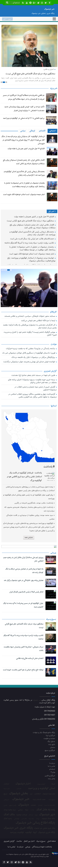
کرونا (35, 841)
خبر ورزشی (6, 808)
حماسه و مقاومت (49, 747)
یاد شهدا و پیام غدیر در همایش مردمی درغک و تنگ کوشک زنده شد (24, 579)
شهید (36, 824)
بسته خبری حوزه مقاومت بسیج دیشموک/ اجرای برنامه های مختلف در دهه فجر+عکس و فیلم (32, 390)
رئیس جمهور (12, 814)
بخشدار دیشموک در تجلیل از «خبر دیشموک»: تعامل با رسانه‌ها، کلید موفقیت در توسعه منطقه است (32, 257)
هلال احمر (24, 828)
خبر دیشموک (37, 709)
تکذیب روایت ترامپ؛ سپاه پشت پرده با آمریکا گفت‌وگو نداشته (29, 251)
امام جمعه (7, 797)
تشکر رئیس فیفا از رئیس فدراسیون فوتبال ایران (26, 600)
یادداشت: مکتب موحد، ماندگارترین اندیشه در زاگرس (33, 511)
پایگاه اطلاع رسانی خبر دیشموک (35, 831)
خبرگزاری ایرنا (50, 744)
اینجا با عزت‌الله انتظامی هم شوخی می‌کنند (38, 329)
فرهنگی (32, 139)
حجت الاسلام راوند (39, 808)
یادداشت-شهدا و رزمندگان (42, 855)
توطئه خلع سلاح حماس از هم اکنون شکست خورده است (23, 678)
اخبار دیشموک (23, 792)
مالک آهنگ (9, 823)
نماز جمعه (31, 827)
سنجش (52, 756)
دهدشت (33, 814)
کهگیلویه (28, 841)
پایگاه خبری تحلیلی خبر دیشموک (44, 837)
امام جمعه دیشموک (49, 802)
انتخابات (37, 802)
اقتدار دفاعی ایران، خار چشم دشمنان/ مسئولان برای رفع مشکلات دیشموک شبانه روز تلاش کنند (32, 235)
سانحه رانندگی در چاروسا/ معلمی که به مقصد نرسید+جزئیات (31, 357)
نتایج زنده (51, 753)
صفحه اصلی (51, 850)
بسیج (5, 802)
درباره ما (52, 772)
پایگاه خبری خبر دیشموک (18, 836)
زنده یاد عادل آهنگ (45, 818)
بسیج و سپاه (52, 808)
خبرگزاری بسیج (50, 759)
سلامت (32, 819)
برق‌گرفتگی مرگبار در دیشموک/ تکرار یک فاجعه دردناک (33, 366)
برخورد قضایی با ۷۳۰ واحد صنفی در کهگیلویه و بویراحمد (23, 127)
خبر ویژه (53, 97)
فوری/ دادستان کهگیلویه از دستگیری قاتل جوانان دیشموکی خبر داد (29, 362)
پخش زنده (51, 787)
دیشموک (23, 813)
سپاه (26, 818)
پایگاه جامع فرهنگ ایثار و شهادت (44, 741)
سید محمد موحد (10, 818)
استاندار (6, 792)
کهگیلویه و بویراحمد (17, 841)
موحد (37, 827)
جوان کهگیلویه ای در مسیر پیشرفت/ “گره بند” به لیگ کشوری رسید (23, 613)
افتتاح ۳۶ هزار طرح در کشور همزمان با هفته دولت (26, 157)
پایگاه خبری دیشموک (46, 841)
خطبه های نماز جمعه (49, 814)
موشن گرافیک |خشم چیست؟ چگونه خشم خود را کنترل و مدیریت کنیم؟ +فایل (30, 343)
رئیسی (5, 814)
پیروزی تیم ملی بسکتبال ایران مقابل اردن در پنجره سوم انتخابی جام (23, 568)
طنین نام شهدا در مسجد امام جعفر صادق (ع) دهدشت (33, 384)
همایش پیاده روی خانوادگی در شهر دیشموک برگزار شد (23, 589)
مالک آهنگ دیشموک (48, 827)
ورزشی (27, 855)
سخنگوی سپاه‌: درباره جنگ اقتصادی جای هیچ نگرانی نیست (30, 229)
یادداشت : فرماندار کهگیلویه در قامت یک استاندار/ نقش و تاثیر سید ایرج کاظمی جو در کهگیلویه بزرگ (24, 485)
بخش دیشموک (18, 802)
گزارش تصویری (9, 850)
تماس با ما (51, 775)
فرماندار (31, 824)
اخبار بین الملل (29, 850)
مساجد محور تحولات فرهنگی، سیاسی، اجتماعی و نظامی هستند (30, 325)
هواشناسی (16, 827)
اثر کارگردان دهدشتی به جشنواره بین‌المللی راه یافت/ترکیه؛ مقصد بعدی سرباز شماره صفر (30, 335)
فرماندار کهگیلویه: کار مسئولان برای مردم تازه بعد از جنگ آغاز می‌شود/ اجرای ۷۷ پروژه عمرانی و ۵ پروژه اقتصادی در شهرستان (23, 149)
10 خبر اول (52, 220)
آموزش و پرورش (41, 793)
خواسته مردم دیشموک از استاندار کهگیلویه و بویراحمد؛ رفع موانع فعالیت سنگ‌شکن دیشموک (31, 268)
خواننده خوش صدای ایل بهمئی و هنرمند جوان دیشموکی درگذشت (29, 370)
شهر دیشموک (47, 823)
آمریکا (53, 793)
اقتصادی (42, 139)
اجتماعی (52, 139)
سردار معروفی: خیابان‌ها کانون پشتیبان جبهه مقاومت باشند (23, 657)
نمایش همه (29, 546)
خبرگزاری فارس (50, 784)
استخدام (52, 778)
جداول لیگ (51, 750)
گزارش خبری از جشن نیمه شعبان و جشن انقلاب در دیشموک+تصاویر (35, 397)
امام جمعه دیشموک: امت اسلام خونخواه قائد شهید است (24, 203)
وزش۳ (53, 781)
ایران (31, 803)
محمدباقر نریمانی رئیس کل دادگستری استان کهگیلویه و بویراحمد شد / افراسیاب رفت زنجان (32, 242)
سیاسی (22, 139)
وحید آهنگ (8, 827)
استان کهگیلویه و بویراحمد (41, 797)
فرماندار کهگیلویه (21, 823)
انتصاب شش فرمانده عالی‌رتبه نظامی (29, 667)
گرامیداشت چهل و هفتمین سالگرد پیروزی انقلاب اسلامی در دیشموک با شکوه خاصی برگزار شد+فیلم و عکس (32, 405)
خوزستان (40, 814)
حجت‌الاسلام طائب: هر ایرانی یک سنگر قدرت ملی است (32, 247)
